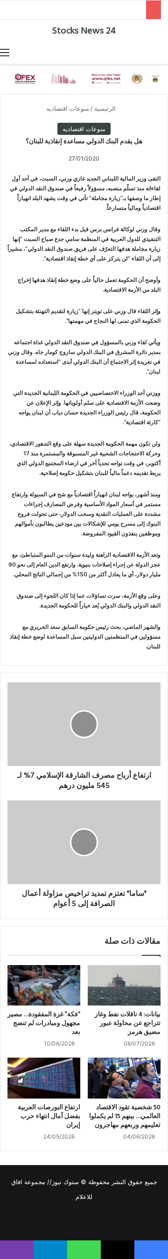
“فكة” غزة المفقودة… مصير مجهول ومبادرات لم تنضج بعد (43, 1023)
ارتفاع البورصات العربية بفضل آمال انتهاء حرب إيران (49, 1116)
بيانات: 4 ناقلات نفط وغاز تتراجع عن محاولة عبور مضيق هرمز (128, 1023)
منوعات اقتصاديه (67, 108)
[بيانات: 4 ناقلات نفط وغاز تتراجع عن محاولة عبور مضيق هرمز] (124, 985)
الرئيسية (106, 108)
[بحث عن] (163, 52)
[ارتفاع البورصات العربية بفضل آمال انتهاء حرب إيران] (43, 1078)
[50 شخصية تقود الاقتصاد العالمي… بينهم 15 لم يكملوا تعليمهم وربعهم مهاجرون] (124, 1078)
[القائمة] (4, 52)
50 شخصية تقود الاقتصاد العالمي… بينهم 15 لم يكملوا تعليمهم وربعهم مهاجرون (125, 1116)
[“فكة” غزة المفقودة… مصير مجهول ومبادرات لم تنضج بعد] (43, 985)
